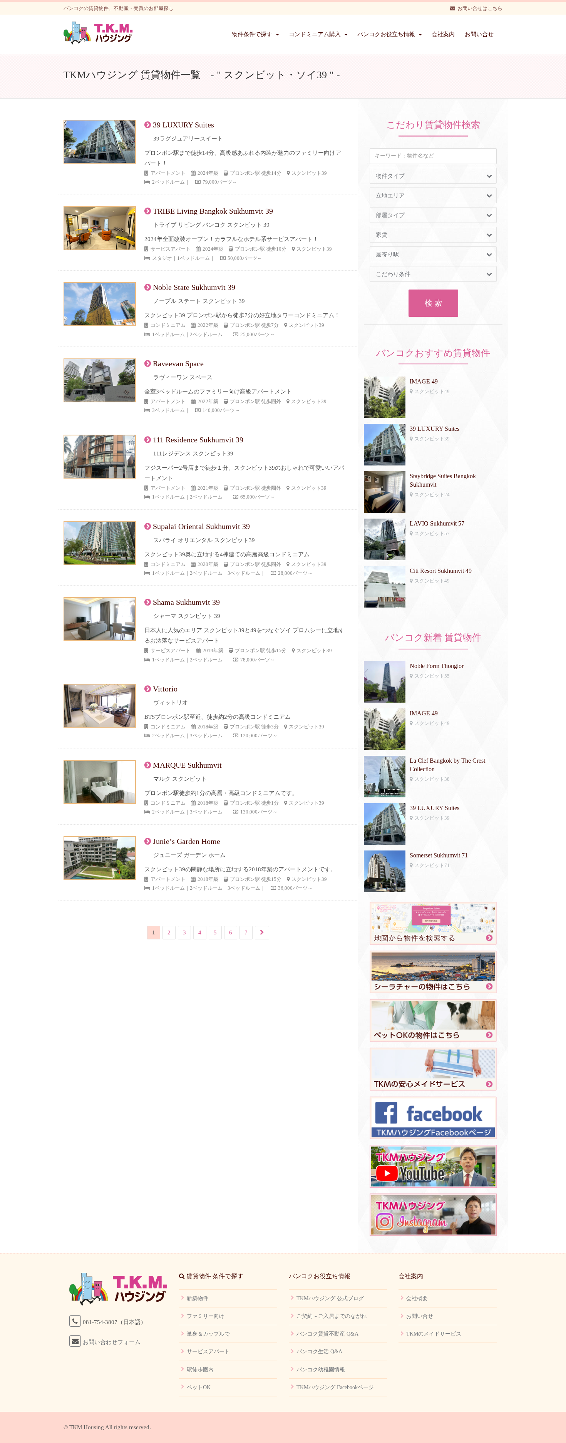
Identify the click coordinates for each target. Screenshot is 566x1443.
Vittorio (165, 689)
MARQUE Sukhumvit (187, 765)
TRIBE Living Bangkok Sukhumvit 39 (213, 211)
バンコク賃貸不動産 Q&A (327, 1334)
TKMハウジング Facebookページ (335, 1387)
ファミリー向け (205, 1316)
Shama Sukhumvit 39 (186, 602)
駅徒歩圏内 (200, 1370)
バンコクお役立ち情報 (386, 34)
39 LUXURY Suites (183, 125)
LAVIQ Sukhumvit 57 (437, 523)
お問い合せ (479, 34)
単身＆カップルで (208, 1334)
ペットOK (199, 1387)
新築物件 (197, 1298)
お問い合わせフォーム (112, 1342)
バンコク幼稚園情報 (320, 1370)
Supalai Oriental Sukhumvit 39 (201, 526)
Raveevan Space (178, 363)
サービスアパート (208, 1351)
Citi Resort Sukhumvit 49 (441, 570)
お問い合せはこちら (479, 8)
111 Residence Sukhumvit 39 (198, 439)
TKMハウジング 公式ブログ (330, 1298)
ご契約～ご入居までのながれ (331, 1316)
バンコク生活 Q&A (319, 1351)
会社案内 (443, 34)
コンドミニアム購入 (315, 34)
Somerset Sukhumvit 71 (439, 855)
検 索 (433, 303)
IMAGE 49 (424, 381)
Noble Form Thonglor (437, 666)
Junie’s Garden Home (186, 841)
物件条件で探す (252, 34)
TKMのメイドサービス (433, 1334)
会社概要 (417, 1298)
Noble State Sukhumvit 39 (194, 287)
